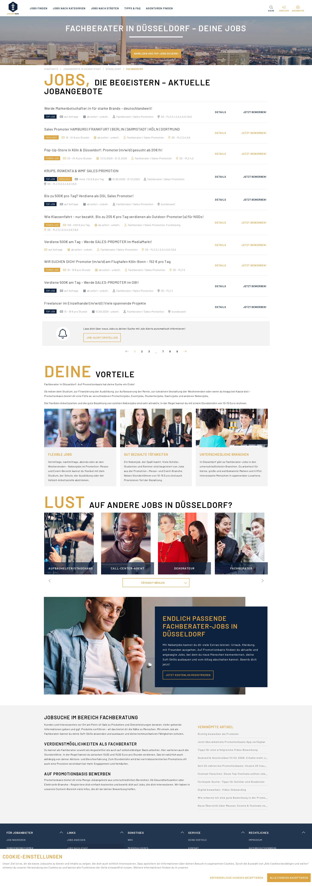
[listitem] (34, 840)
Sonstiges (136, 832)
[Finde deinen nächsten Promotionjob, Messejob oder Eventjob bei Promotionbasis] (13, 8)
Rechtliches (259, 832)
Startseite (51, 69)
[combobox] (156, 582)
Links (71, 832)
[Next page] (185, 351)
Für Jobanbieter (19, 832)
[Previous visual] (50, 581)
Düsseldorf (113, 69)
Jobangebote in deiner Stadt (82, 69)
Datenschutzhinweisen (203, 867)
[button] (271, 8)
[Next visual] (262, 581)
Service (194, 832)
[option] (156, 112)
